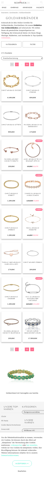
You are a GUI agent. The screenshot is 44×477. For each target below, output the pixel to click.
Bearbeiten (22, 471)
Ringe (4, 7)
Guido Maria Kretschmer (11, 425)
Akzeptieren (20, 463)
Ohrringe (14, 7)
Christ (3, 416)
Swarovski (5, 429)
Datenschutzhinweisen (9, 455)
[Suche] (41, 2)
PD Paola (4, 421)
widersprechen (16, 445)
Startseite (4, 13)
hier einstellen (31, 445)
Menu (2, 2)
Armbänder (27, 7)
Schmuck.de (22, 2)
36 (27, 64)
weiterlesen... (6, 38)
